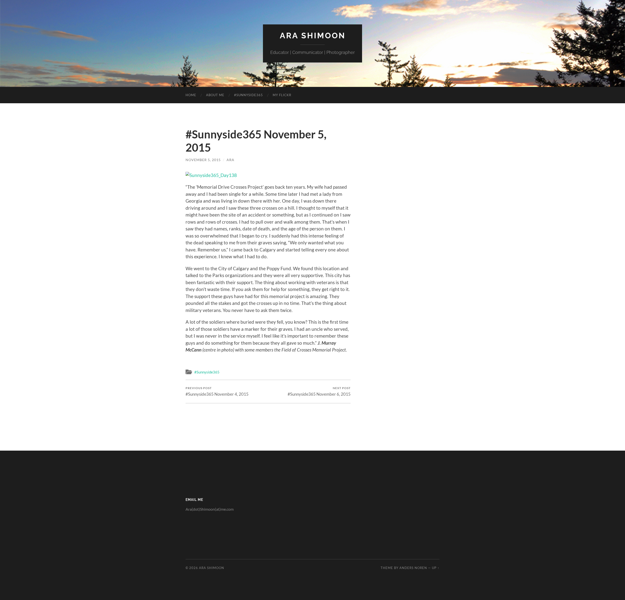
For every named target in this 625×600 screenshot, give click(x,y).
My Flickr (282, 95)
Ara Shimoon (312, 35)
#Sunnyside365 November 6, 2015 (319, 391)
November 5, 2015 (203, 160)
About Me (215, 95)
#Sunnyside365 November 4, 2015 (217, 391)
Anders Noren (413, 568)
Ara (230, 160)
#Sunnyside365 (248, 95)
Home (191, 95)
